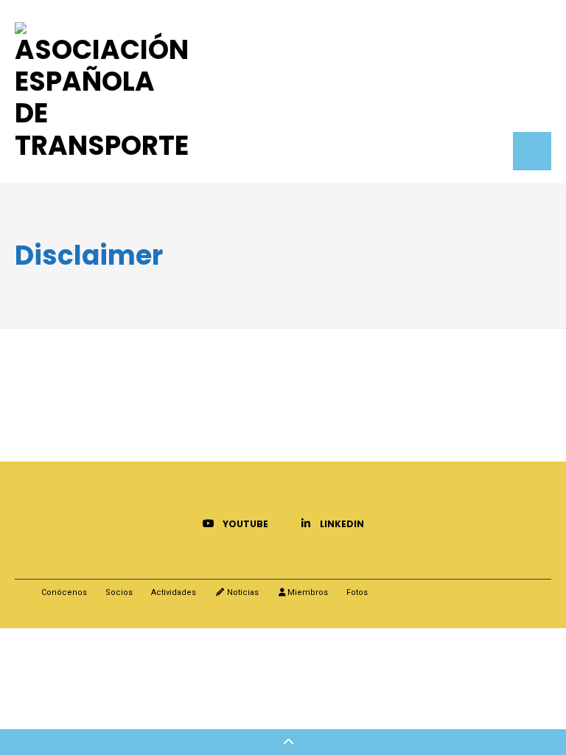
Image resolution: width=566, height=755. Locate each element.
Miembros (307, 592)
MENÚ (532, 151)
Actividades (173, 592)
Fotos (357, 592)
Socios (119, 592)
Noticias (242, 592)
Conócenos (64, 592)
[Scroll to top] (283, 742)
